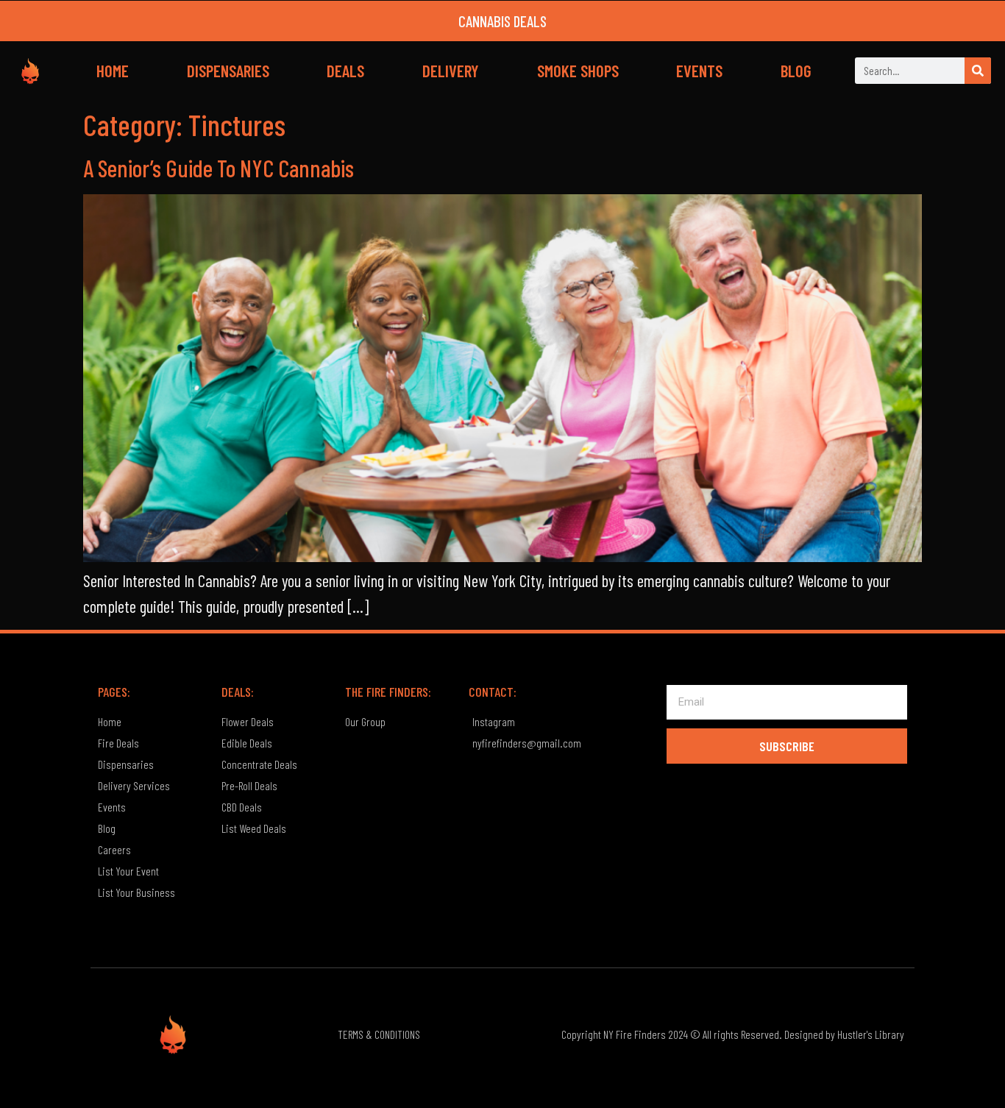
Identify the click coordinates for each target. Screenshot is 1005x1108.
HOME (112, 70)
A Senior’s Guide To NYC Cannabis (218, 168)
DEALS (345, 70)
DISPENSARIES (228, 70)
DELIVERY (450, 70)
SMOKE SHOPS (578, 70)
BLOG (796, 70)
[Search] (978, 70)
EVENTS (699, 70)
